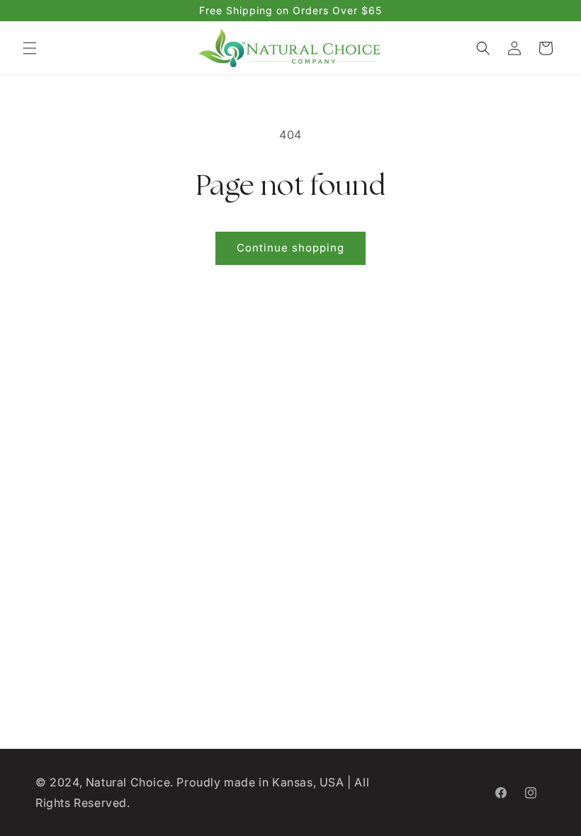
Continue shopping (290, 247)
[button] (29, 48)
